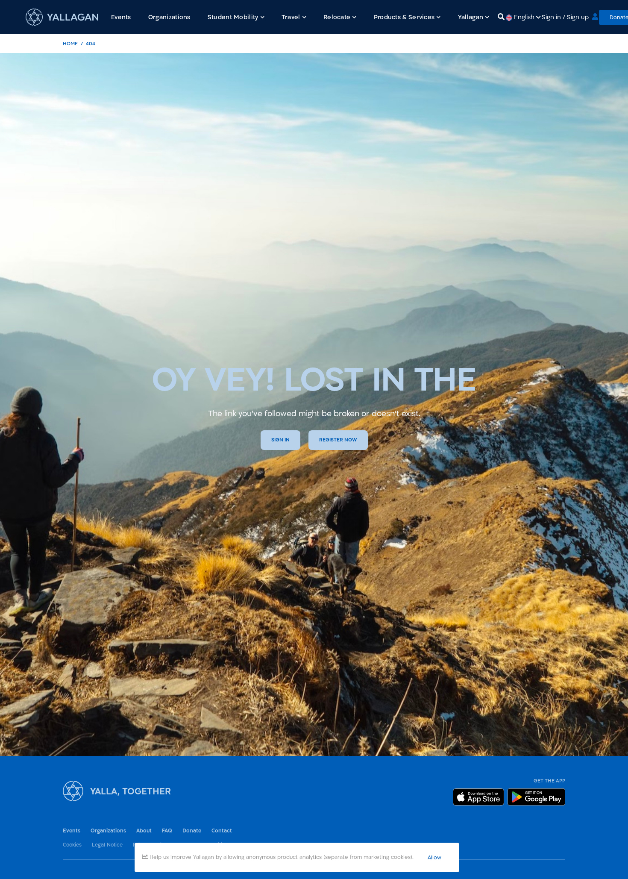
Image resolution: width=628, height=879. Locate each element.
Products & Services (404, 17)
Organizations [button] (169, 17)
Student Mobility (233, 17)
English (524, 17)
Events (71, 830)
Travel (291, 17)
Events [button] (121, 17)
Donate (191, 830)
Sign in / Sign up (565, 17)
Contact (221, 830)
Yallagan (470, 17)
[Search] (501, 17)
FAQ (167, 830)
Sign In (280, 439)
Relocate (336, 17)
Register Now (338, 439)
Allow (434, 857)
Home (70, 43)
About (144, 830)
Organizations (108, 830)
